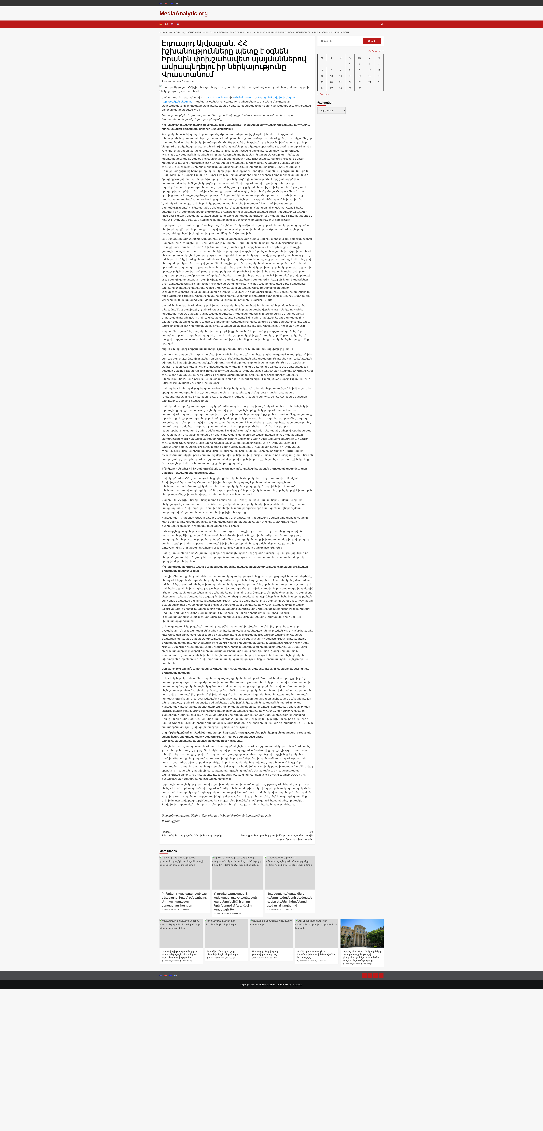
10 (369, 69)
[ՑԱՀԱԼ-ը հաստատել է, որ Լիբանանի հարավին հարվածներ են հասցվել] (316, 933)
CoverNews (282, 984)
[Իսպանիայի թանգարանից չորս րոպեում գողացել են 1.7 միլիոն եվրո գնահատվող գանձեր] (181, 933)
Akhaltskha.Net (242, 97)
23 (359, 82)
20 (331, 82)
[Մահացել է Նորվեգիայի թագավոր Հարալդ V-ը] (271, 933)
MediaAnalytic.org (184, 13)
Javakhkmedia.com (218, 97)
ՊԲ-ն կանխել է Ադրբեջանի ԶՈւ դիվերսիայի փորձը (192, 834)
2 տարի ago (184, 909)
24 (369, 82)
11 (379, 69)
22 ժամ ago (367, 964)
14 (340, 76)
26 (322, 88)
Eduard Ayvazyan (170, 909)
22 (350, 82)
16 (359, 76)
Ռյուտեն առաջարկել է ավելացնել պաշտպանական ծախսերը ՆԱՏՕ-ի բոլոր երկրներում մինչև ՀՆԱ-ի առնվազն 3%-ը (235, 901)
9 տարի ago (189, 81)
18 (379, 76)
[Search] (382, 24)
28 (340, 88)
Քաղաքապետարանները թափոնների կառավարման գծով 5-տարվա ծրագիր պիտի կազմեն (277, 835)
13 (331, 76)
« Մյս (320, 94)
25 (379, 82)
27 (331, 88)
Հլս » (326, 94)
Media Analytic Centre (172, 81)
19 (322, 82)
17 (369, 76)
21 (340, 82)
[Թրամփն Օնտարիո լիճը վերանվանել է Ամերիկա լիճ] (226, 933)
